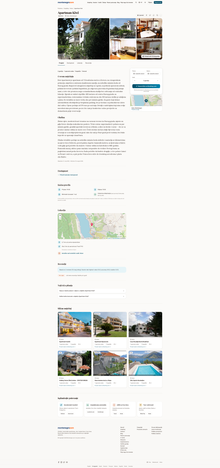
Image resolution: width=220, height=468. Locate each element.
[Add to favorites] (160, 15)
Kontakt (122, 446)
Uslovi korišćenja (156, 429)
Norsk (125, 466)
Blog (118, 2)
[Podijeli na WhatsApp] (153, 15)
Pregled (61, 63)
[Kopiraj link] (157, 15)
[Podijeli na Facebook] (146, 15)
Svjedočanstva (124, 442)
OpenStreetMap (116, 238)
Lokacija (79, 63)
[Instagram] (61, 462)
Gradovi (95, 2)
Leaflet (109, 238)
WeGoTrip (142, 413)
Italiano (116, 466)
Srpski (100, 466)
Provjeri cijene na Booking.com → (67, 346)
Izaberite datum (139, 73)
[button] (92, 224)
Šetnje (104, 2)
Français (111, 466)
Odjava (148, 71)
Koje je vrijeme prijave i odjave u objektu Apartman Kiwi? (77, 291)
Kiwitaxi (63, 413)
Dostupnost (70, 63)
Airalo (121, 413)
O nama (122, 437)
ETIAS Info (123, 450)
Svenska (130, 466)
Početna (60, 8)
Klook (149, 413)
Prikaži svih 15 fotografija (152, 56)
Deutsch (105, 466)
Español (121, 466)
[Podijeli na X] (150, 15)
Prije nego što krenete (126, 2)
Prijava (150, 2)
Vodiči (100, 2)
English (89, 466)
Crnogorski (95, 466)
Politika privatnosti (157, 431)
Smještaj (89, 2)
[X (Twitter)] (64, 462)
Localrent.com (90, 412)
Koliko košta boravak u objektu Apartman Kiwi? (74, 296)
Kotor (71, 8)
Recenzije (88, 63)
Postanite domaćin (142, 429)
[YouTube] (67, 462)
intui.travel (70, 413)
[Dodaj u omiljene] (89, 314)
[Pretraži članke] (136, 2)
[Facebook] (58, 462)
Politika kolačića (156, 433)
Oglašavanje (123, 448)
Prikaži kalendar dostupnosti (69, 175)
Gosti (133, 77)
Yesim (115, 413)
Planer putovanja (111, 2)
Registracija (158, 2)
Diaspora (122, 439)
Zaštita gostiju (124, 444)
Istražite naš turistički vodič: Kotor (72, 253)
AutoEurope (101, 412)
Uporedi (141, 15)
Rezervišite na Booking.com (147, 86)
